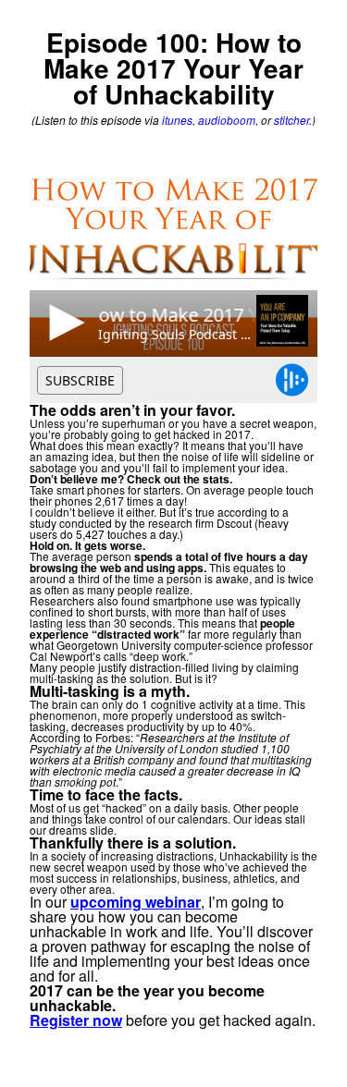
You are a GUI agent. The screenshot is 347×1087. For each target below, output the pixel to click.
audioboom (226, 120)
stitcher (291, 120)
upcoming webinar (135, 901)
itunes (177, 120)
